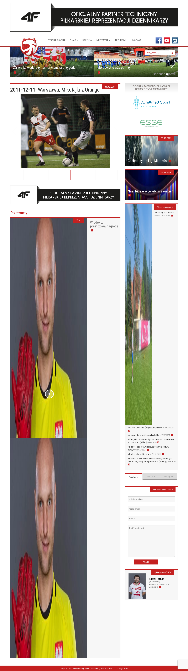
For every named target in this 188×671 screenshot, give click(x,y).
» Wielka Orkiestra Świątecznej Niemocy (151, 428)
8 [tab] (171, 74)
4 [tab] (162, 74)
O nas (73, 40)
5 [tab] (164, 74)
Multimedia (102, 40)
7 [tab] (169, 74)
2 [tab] (157, 74)
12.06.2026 (166, 172)
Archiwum (120, 40)
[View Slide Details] (56, 62)
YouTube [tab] (151, 476)
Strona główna (56, 40)
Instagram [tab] (168, 476)
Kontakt (136, 40)
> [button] (173, 63)
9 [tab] (174, 74)
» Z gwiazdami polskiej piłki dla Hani (149, 435)
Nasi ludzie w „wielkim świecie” (150, 191)
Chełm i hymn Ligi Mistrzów (148, 161)
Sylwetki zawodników (162, 572)
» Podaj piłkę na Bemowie (144, 454)
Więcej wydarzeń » (165, 207)
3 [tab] (160, 74)
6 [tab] (167, 74)
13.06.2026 (166, 138)
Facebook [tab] (133, 477)
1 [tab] (155, 74)
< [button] (15, 63)
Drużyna (87, 40)
